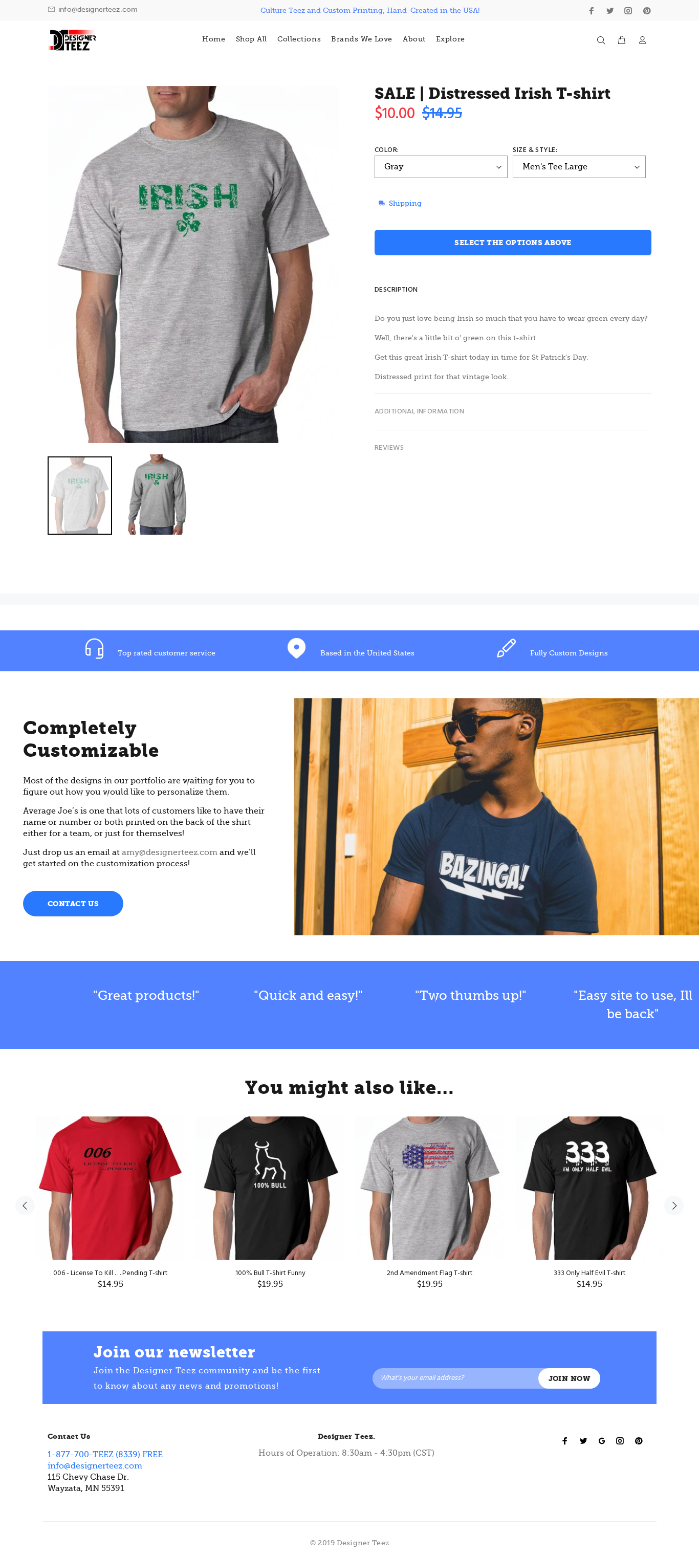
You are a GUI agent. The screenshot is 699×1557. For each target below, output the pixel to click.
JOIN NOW (569, 1378)
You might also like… (349, 1088)
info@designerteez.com (98, 9)
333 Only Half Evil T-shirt (590, 1273)
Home (213, 39)
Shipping (405, 203)
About (414, 39)
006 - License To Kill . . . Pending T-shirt (110, 1273)
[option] (202, 496)
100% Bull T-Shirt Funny (270, 1273)
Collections (299, 39)
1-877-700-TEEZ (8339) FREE (105, 1454)
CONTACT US (73, 904)
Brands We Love (361, 39)
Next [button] (674, 1205)
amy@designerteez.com (169, 852)
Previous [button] (25, 1205)
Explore (450, 39)
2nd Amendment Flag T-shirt (430, 1273)
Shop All (251, 39)
